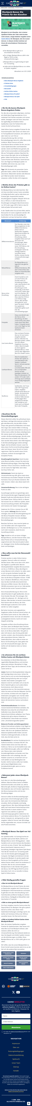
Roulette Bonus (8, 963)
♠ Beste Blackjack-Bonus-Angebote (13, 80)
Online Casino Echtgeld (23, 958)
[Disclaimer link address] (12, 986)
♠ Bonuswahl (7, 88)
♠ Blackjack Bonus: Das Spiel (12, 96)
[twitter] (13, 992)
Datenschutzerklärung (16, 1055)
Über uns (16, 1047)
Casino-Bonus (5, 39)
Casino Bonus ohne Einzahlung (8, 953)
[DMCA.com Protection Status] (25, 986)
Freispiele (23, 953)
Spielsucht (16, 1059)
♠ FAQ (5, 99)
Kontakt (16, 1071)
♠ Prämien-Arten (8, 83)
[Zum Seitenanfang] (28, 1103)
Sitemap (16, 1067)
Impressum (16, 1043)
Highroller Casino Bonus (8, 958)
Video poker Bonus (8, 967)
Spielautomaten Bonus (23, 963)
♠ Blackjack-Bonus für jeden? (12, 94)
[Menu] (2, 3)
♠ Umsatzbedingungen (10, 86)
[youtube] (18, 992)
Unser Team (16, 1063)
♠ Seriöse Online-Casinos (10, 91)
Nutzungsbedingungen (16, 1051)
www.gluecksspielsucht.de (16, 1091)
